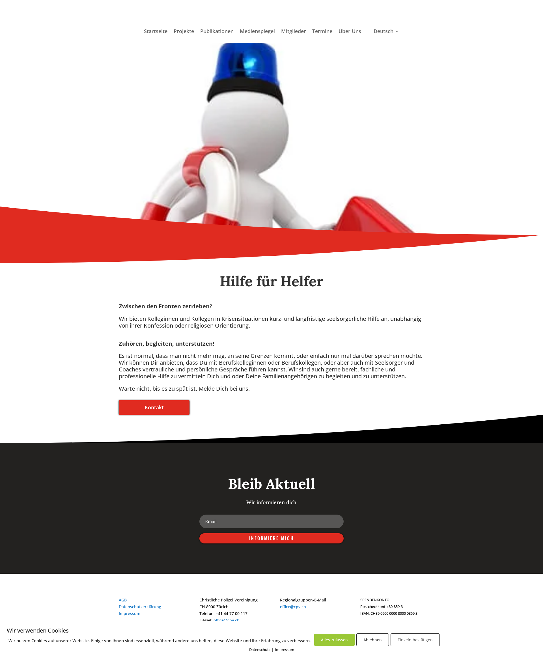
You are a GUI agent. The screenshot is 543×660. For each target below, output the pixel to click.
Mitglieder (293, 32)
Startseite (155, 32)
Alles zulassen (334, 639)
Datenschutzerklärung (140, 606)
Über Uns (350, 32)
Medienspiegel (257, 32)
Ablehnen (372, 639)
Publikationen (217, 32)
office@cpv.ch (227, 620)
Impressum (129, 613)
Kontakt (154, 407)
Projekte (184, 32)
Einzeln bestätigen (415, 639)
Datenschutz (259, 649)
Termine (322, 32)
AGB (123, 600)
